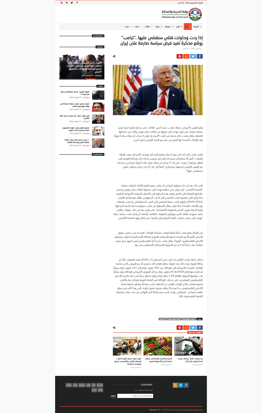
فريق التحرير (98, 75)
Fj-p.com (153, 410)
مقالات (68, 385)
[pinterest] (180, 56)
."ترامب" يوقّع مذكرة (189, 319)
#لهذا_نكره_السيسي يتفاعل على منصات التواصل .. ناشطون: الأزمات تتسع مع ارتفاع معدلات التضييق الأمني (84, 67)
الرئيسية (99, 385)
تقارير (88, 385)
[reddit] (186, 56)
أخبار (184, 48)
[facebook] (200, 56)
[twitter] (193, 56)
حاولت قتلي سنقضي (173, 319)
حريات (94, 390)
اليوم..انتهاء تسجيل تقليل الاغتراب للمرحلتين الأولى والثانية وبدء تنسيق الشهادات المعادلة (127, 361)
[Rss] (66, 2)
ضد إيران (162, 319)
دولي (75, 385)
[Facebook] (76, 2)
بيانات (100, 390)
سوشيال (82, 385)
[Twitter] (71, 2)
